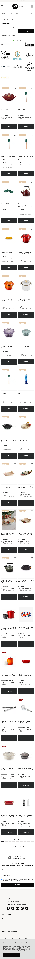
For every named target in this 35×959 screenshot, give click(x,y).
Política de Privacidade (24, 950)
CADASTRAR (17, 884)
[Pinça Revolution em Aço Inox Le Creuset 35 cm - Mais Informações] (9, 709)
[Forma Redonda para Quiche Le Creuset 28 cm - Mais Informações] (26, 567)
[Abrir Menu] (2, 6)
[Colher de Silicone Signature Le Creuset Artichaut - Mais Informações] (26, 97)
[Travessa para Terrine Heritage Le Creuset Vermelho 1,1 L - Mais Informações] (9, 803)
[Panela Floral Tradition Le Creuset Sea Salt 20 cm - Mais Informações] (26, 332)
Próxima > (14, 846)
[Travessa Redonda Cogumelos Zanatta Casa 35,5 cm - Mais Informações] (9, 473)
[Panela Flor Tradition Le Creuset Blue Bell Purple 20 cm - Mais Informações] (9, 332)
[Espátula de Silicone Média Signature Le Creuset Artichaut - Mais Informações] (9, 144)
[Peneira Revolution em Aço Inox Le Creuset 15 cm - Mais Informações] (26, 709)
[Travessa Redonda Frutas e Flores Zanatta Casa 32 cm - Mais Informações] (26, 521)
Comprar (9, 126)
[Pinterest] (22, 909)
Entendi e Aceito (11, 955)
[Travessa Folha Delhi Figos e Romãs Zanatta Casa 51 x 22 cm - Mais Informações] (26, 473)
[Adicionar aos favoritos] (15, 88)
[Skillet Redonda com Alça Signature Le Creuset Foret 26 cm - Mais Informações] (9, 426)
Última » (22, 846)
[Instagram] (12, 909)
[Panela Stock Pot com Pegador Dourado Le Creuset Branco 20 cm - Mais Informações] (26, 285)
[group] (17, 857)
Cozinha (12, 19)
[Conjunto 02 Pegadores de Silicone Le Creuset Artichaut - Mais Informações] (9, 191)
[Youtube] (17, 909)
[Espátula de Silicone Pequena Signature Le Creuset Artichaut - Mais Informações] (26, 144)
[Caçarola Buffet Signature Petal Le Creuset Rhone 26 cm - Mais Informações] (9, 97)
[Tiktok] (26, 909)
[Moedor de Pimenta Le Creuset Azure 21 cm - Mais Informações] (26, 379)
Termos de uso (13, 879)
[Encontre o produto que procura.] (31, 13)
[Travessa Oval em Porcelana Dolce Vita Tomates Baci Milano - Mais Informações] (26, 615)
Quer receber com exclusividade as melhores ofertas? (17, 865)
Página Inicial (4, 19)
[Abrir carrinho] (32, 6)
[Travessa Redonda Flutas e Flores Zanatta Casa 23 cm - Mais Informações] (9, 521)
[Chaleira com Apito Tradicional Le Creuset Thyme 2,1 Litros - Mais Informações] (9, 567)
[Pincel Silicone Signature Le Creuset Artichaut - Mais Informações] (9, 379)
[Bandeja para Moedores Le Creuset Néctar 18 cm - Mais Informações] (9, 238)
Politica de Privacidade (23, 879)
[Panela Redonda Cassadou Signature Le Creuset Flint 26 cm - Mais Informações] (26, 756)
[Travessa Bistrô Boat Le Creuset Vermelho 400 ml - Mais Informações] (26, 662)
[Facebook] (8, 909)
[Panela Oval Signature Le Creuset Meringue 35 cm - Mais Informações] (9, 756)
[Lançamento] (5, 88)
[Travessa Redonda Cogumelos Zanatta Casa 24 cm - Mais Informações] (26, 426)
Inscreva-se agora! (17, 863)
